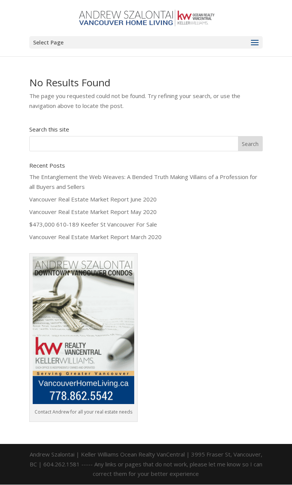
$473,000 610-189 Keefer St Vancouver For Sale (93, 224)
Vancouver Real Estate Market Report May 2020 (93, 212)
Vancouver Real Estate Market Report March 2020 (95, 237)
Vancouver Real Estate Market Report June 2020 (93, 199)
